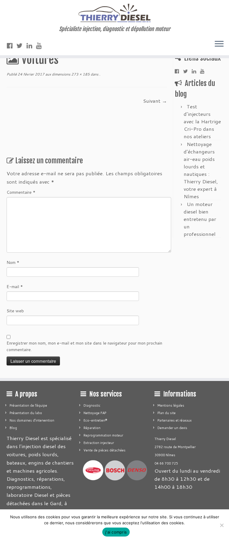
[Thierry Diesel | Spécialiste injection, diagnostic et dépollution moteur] (114, 13)
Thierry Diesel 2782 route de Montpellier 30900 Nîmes (175, 447)
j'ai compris (116, 532)
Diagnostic (91, 405)
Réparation (91, 427)
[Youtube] (41, 45)
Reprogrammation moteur (103, 435)
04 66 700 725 (166, 463)
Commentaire (21, 192)
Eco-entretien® (95, 420)
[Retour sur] (98, 74)
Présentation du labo (26, 413)
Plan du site (166, 413)
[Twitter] (21, 45)
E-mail (15, 287)
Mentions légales (170, 405)
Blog (13, 427)
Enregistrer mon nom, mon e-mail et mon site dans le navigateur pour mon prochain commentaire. (84, 346)
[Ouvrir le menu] (219, 44)
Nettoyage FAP (94, 413)
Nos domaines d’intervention (32, 420)
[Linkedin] (31, 45)
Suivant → (155, 100)
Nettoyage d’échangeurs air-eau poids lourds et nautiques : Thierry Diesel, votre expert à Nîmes (201, 170)
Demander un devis (172, 427)
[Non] (222, 525)
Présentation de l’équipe (28, 405)
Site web (15, 311)
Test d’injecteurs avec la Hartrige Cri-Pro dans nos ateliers (202, 121)
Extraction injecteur (98, 442)
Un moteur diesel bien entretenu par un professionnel (200, 218)
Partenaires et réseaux (174, 420)
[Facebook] (11, 45)
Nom (13, 262)
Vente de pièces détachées (104, 450)
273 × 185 (80, 74)
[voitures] (75, 123)
